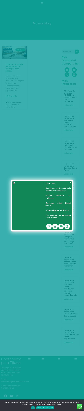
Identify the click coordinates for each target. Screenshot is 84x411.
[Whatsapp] (49, 226)
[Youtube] (61, 226)
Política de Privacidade (45, 408)
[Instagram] (55, 226)
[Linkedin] (67, 226)
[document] (42, 205)
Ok (33, 408)
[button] (70, 182)
